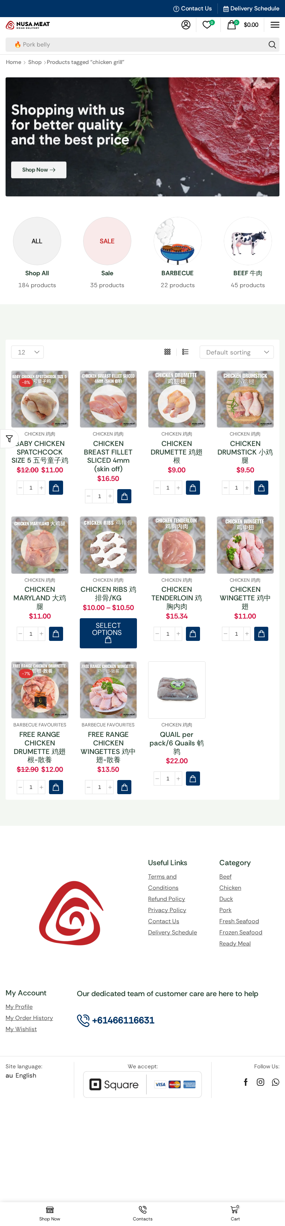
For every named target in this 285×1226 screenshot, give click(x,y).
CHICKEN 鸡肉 (39, 434)
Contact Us (196, 8)
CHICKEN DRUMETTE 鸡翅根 (177, 452)
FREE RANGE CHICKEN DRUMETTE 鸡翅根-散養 (40, 747)
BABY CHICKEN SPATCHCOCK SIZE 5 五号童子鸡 (40, 452)
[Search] (272, 44)
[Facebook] (245, 1082)
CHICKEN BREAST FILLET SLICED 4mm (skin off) (108, 456)
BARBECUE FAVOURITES (39, 725)
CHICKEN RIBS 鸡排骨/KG (108, 594)
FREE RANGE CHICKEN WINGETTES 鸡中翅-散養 (108, 747)
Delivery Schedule (254, 8)
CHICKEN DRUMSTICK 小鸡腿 (245, 452)
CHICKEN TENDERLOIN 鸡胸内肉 (176, 598)
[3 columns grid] (167, 352)
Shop (35, 62)
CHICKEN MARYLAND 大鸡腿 (39, 598)
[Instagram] (260, 1082)
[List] (185, 352)
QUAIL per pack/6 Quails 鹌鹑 (177, 743)
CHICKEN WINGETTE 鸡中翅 (245, 598)
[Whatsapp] (275, 1082)
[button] (185, 25)
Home (13, 62)
